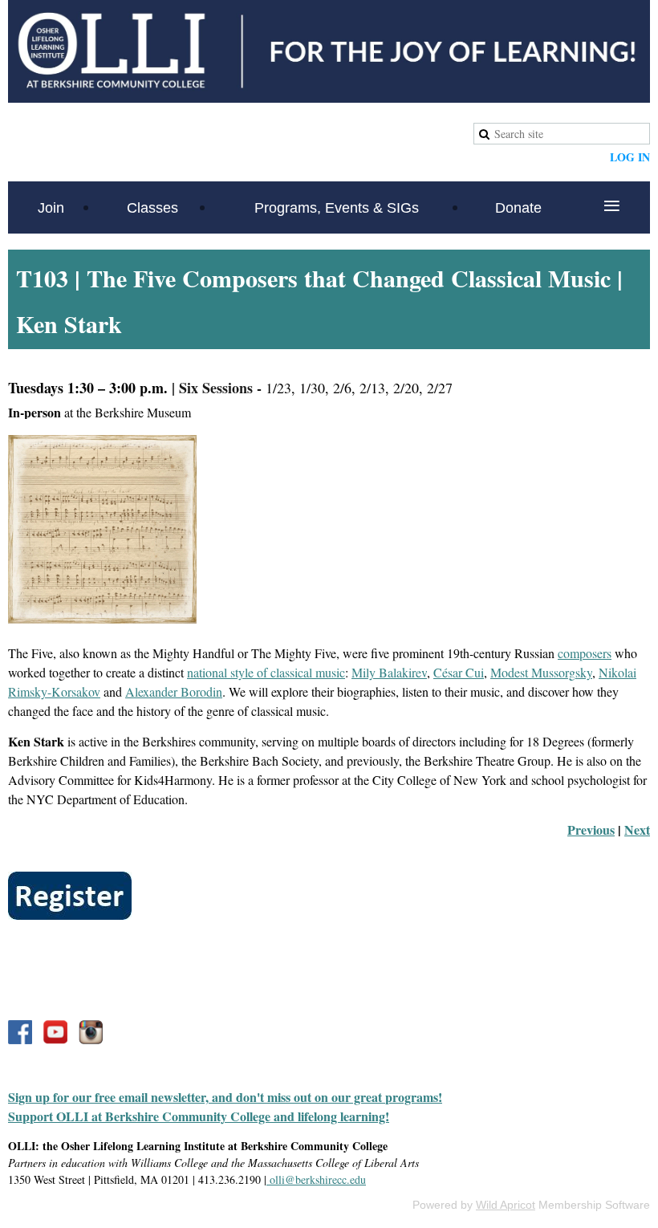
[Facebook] (20, 1032)
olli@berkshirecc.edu (316, 1179)
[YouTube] (55, 1032)
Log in (630, 156)
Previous (591, 829)
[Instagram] (91, 1032)
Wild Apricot (505, 1204)
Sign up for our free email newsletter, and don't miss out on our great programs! (225, 1097)
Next (637, 829)
